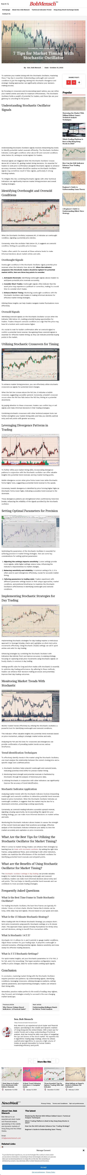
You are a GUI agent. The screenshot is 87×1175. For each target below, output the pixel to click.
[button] (83, 1150)
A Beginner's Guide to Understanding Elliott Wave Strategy (73, 211)
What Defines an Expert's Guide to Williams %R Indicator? (74, 1085)
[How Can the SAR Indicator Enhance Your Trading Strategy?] (74, 154)
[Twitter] (74, 82)
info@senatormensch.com (11, 1138)
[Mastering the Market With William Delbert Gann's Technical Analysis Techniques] (74, 104)
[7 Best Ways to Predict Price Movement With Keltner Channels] (12, 1074)
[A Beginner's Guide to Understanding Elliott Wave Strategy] (74, 199)
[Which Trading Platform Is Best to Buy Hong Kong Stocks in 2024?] (74, 130)
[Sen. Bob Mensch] (7, 1032)
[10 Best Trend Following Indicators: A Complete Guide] (33, 1074)
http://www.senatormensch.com (25, 1022)
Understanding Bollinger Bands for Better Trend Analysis (45, 1008)
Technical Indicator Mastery (43, 48)
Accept (44, 1167)
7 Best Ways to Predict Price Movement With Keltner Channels (10, 1085)
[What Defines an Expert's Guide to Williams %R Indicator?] (75, 1074)
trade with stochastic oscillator (26, 849)
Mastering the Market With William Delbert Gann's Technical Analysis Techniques (73, 116)
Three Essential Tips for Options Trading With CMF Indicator (54, 1085)
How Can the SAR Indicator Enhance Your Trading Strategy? (73, 165)
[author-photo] (3, 1089)
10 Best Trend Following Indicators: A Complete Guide (32, 1085)
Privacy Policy (50, 1172)
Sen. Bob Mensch (34, 67)
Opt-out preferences (38, 1172)
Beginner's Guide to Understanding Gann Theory (74, 188)
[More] (79, 82)
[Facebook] (68, 82)
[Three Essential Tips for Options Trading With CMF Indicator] (54, 1074)
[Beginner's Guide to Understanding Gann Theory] (74, 178)
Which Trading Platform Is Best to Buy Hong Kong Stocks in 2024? (73, 141)
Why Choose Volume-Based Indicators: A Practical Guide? (14, 1008)
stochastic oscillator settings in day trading (21, 874)
